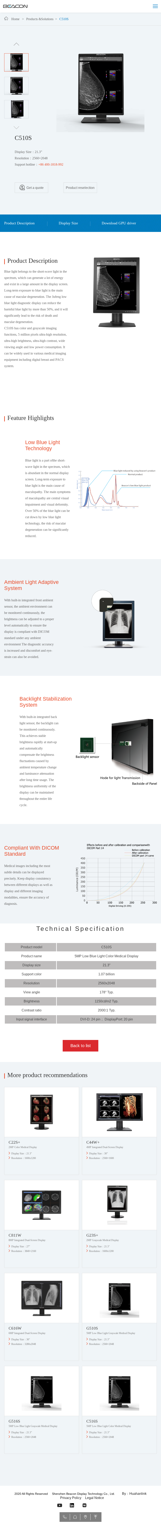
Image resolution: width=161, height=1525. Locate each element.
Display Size (68, 223)
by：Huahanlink (134, 1493)
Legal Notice (94, 1498)
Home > (18, 19)
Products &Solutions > (42, 19)
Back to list (80, 1045)
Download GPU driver (119, 223)
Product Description (20, 223)
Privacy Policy (70, 1498)
